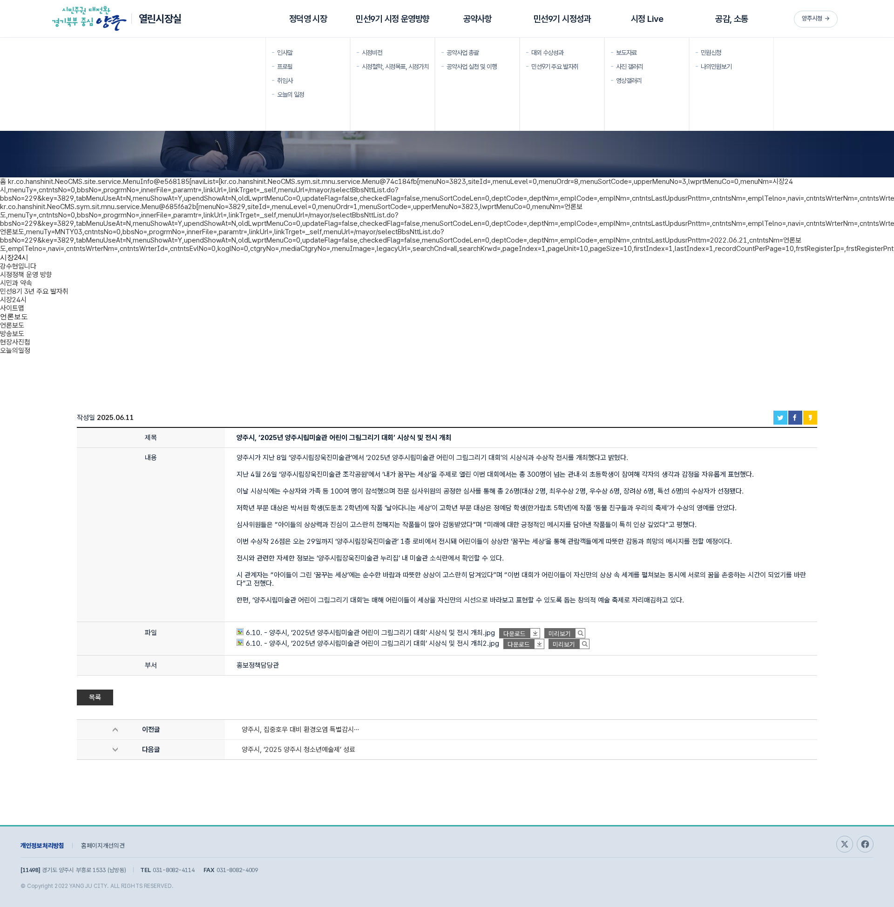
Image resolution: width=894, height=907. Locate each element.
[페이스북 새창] (865, 844)
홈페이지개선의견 (103, 845)
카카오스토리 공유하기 (810, 418)
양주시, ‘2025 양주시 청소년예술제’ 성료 (298, 749)
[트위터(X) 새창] (844, 844)
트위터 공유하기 (780, 418)
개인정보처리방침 (42, 845)
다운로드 (514, 633)
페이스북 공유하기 (795, 418)
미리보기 (560, 633)
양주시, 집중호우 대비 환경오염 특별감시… (300, 729)
